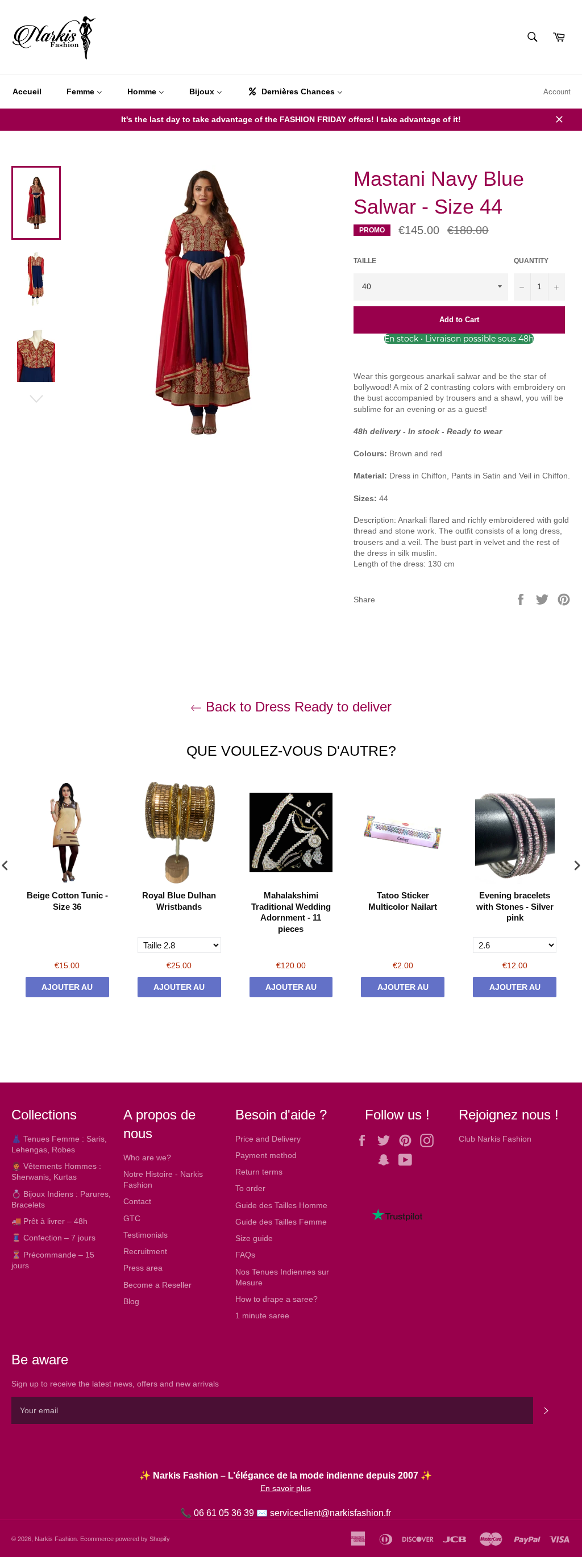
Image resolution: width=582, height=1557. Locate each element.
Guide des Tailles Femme (281, 1221)
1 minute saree (262, 1315)
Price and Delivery (268, 1138)
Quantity (531, 261)
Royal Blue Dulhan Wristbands (179, 900)
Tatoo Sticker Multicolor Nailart (402, 900)
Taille (365, 261)
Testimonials (145, 1234)
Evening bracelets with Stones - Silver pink (515, 906)
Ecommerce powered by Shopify (125, 1538)
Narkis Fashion (56, 1538)
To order (250, 1188)
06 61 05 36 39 (224, 1513)
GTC (131, 1218)
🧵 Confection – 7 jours (53, 1237)
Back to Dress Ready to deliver (297, 706)
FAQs (245, 1254)
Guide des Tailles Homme (281, 1205)
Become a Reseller (157, 1284)
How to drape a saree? (276, 1299)
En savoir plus (285, 1488)
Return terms (258, 1171)
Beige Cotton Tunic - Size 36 (67, 900)
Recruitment (145, 1251)
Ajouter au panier (67, 990)
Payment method (266, 1155)
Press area (143, 1267)
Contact (137, 1201)
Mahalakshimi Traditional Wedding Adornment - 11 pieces (291, 912)
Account (557, 92)
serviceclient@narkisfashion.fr (330, 1513)
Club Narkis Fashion (495, 1138)
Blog (131, 1301)
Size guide (254, 1238)
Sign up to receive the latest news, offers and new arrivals (115, 1383)
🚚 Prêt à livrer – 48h (49, 1221)
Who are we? (147, 1157)
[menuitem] (27, 92)
